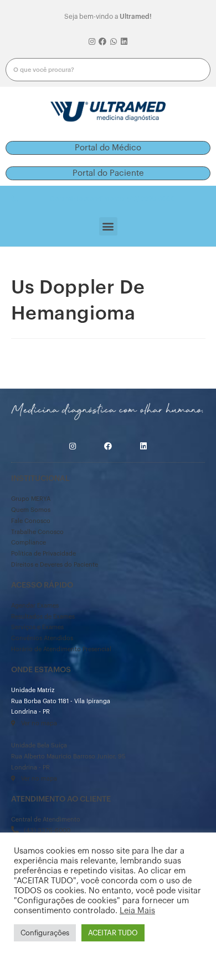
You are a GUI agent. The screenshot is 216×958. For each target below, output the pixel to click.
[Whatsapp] (113, 42)
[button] (108, 148)
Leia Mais (137, 911)
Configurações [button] (44, 932)
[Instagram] (91, 42)
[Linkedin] (124, 42)
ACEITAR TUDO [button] (113, 932)
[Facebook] (102, 42)
